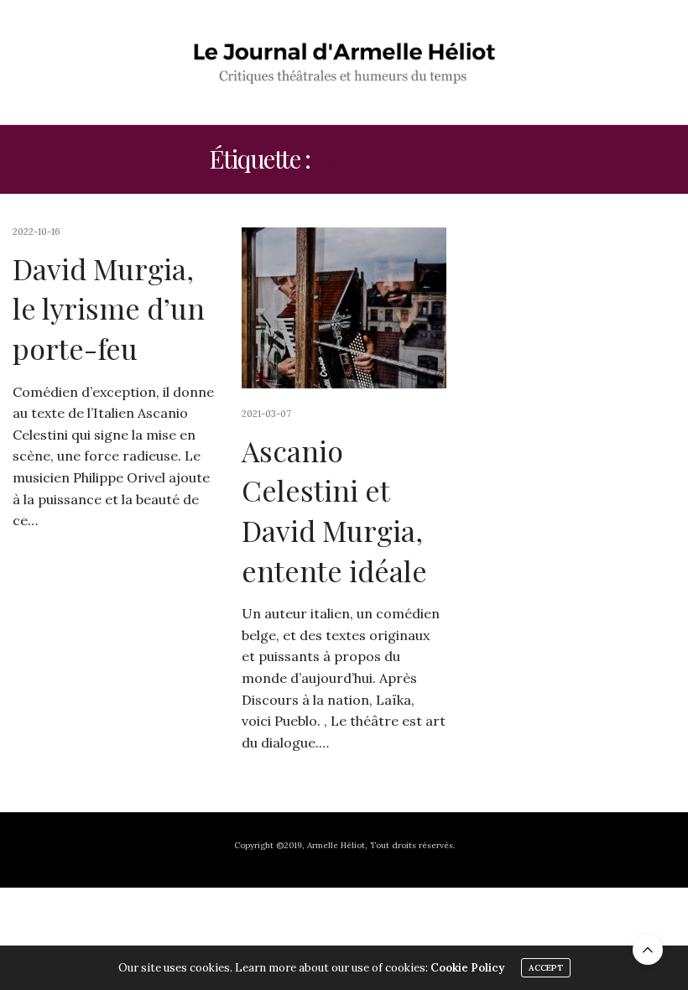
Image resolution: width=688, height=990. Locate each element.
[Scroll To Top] (648, 950)
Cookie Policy (467, 968)
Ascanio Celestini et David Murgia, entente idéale (334, 510)
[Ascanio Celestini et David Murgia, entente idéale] (344, 307)
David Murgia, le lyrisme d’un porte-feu (109, 308)
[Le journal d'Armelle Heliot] (344, 62)
